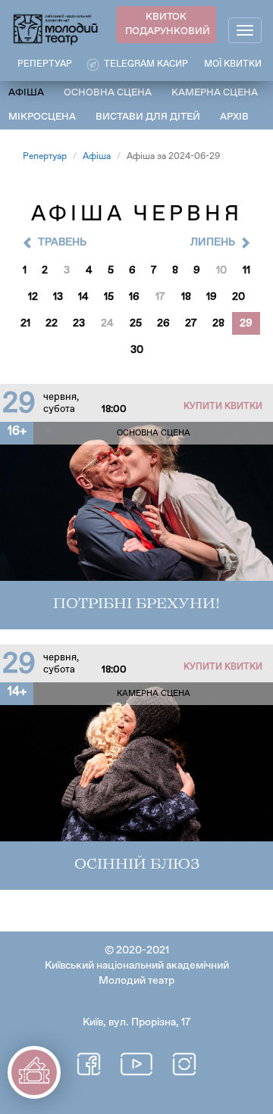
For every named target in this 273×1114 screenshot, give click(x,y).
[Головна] (56, 28)
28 (218, 323)
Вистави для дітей (148, 117)
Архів (234, 117)
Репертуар (45, 156)
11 (246, 270)
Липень (212, 242)
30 (136, 350)
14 (83, 297)
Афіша (26, 93)
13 (58, 297)
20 (238, 297)
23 (79, 323)
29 (246, 323)
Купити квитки (223, 406)
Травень (62, 242)
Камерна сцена (214, 93)
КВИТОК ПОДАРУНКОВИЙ (167, 24)
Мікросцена (42, 117)
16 (134, 297)
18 (186, 297)
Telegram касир (146, 64)
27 (191, 323)
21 (25, 323)
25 (136, 323)
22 (52, 323)
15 (109, 297)
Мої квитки (233, 64)
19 (211, 297)
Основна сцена (108, 93)
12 (33, 297)
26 (163, 323)
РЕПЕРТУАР (44, 64)
